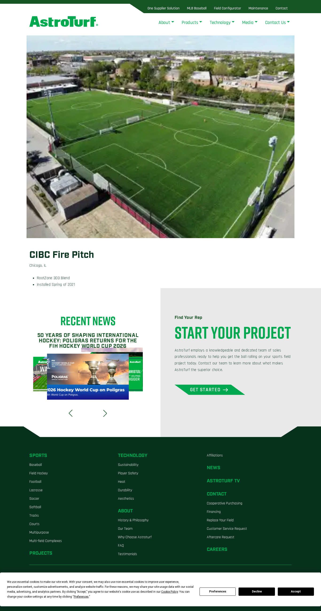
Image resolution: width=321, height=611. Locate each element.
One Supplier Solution (164, 8)
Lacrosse (36, 490)
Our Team (125, 528)
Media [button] (248, 22)
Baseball (35, 464)
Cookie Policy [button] (169, 591)
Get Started (205, 390)
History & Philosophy (133, 520)
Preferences (217, 591)
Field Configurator (227, 8)
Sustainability (128, 464)
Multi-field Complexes (45, 540)
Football (35, 481)
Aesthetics (126, 498)
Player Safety (128, 473)
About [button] (164, 22)
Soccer (34, 498)
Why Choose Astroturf (135, 537)
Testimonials (127, 554)
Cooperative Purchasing (224, 503)
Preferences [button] (81, 596)
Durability (125, 490)
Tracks (34, 515)
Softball (35, 507)
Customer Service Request (227, 528)
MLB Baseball (197, 8)
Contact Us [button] (275, 22)
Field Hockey (38, 473)
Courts (34, 524)
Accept (296, 591)
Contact (282, 8)
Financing (214, 511)
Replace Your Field (220, 520)
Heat (121, 481)
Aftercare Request (220, 537)
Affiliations (215, 455)
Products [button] (190, 22)
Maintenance (258, 8)
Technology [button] (220, 22)
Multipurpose (39, 532)
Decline (257, 591)
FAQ (121, 545)
